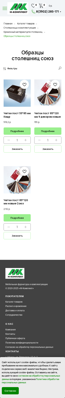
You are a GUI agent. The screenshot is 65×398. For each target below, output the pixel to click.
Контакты (10, 334)
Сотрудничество (13, 315)
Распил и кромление (16, 306)
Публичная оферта (15, 338)
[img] (17, 8)
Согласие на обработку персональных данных (29, 347)
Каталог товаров (25, 23)
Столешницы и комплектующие (20, 27)
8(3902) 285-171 (47, 11)
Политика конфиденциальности (21, 342)
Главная (8, 23)
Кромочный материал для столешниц (23, 31)
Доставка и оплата (15, 310)
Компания (10, 329)
